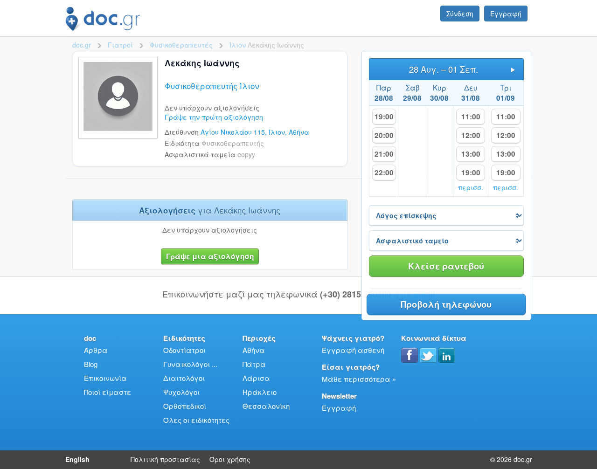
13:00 (470, 154)
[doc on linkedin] (446, 355)
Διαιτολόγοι (184, 378)
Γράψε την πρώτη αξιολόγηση (214, 117)
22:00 (384, 172)
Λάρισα (256, 378)
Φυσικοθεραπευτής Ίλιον (212, 85)
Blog (90, 364)
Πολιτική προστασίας (165, 459)
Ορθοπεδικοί (184, 406)
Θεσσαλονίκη (266, 406)
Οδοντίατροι (184, 350)
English (77, 459)
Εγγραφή (505, 13)
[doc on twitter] (428, 355)
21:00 (384, 154)
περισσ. (470, 187)
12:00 (470, 135)
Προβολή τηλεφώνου (446, 304)
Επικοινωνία (105, 378)
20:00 (384, 135)
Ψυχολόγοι (181, 392)
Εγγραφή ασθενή (353, 350)
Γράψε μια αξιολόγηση (210, 256)
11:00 (470, 116)
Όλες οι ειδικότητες (196, 420)
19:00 (384, 116)
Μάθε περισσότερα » (359, 379)
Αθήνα (254, 350)
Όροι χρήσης (229, 459)
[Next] (513, 69)
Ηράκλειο (260, 392)
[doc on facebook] (409, 355)
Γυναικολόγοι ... (190, 364)
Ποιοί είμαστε (107, 392)
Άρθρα (96, 350)
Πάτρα (254, 364)
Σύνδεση (459, 13)
